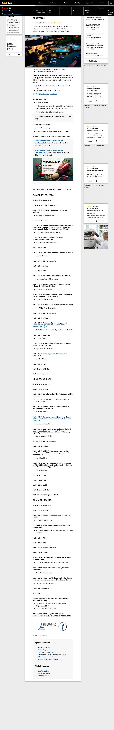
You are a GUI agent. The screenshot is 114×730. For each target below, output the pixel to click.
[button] (9, 54)
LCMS (50, 12)
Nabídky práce (100, 8)
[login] (110, 3)
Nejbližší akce (39, 10)
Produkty (77, 2)
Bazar (74, 10)
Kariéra (102, 2)
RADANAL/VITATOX (56, 23)
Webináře (65, 2)
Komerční (87, 8)
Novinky (41, 2)
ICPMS (50, 8)
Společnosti (90, 2)
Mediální (87, 12)
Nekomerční (87, 10)
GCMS (50, 10)
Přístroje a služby (76, 8)
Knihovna (53, 2)
